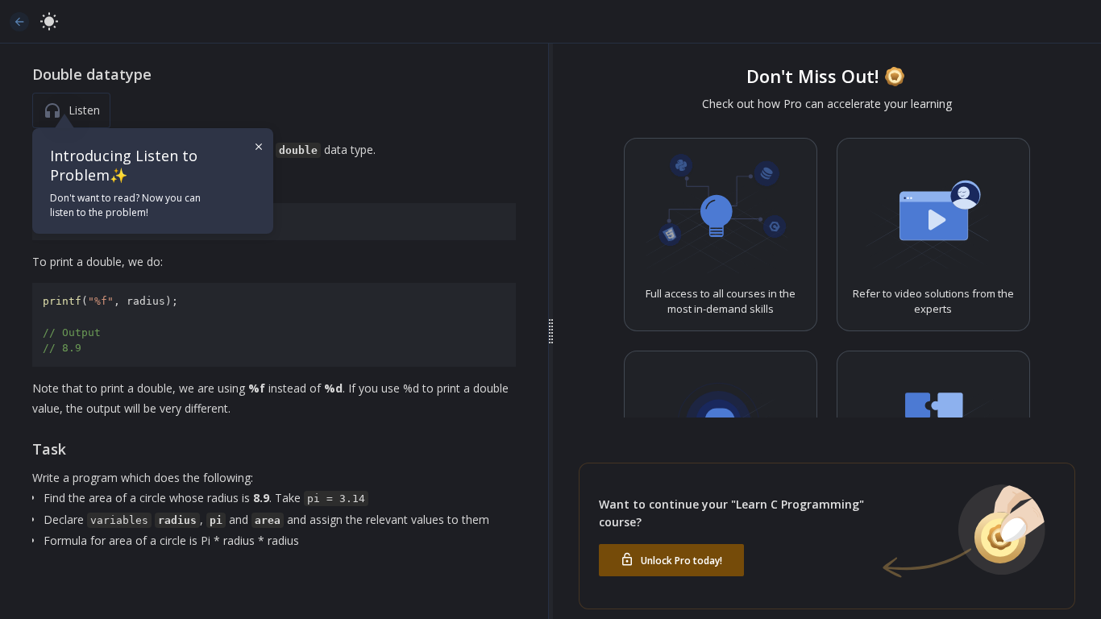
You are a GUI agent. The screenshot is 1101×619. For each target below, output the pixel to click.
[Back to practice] (19, 21)
